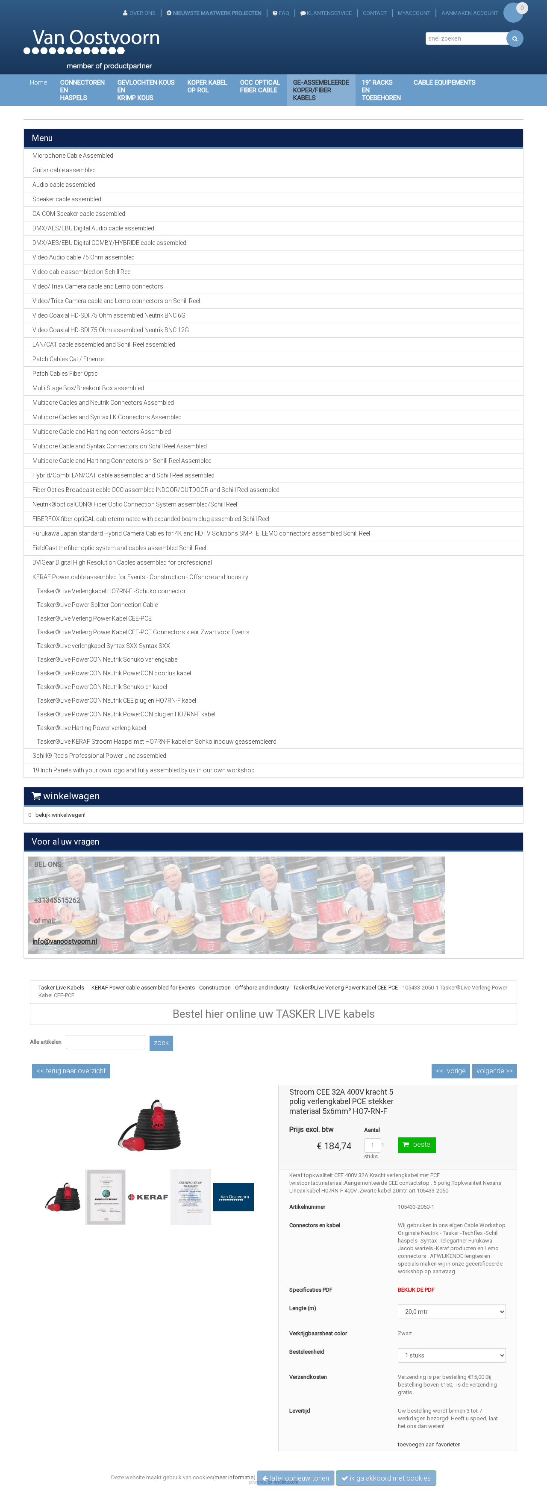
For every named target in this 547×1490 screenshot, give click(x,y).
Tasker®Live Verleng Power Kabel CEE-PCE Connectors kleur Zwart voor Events (143, 632)
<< (71, 1071)
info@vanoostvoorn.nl (64, 941)
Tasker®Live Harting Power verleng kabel (91, 727)
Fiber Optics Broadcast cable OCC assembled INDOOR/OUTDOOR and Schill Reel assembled (155, 489)
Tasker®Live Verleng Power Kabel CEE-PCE (94, 618)
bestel (422, 1144)
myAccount (414, 13)
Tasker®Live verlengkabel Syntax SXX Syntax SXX (103, 645)
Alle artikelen (46, 1042)
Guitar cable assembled (64, 170)
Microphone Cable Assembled (72, 155)
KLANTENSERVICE (329, 13)
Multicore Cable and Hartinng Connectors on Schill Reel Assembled (122, 460)
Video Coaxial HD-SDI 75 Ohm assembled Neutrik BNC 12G (110, 330)
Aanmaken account (469, 13)
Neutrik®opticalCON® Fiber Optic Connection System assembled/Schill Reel (134, 504)
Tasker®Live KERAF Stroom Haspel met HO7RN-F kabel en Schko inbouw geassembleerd (156, 741)
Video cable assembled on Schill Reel (82, 271)
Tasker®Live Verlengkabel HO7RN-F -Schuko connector (111, 591)
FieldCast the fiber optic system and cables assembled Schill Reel (119, 548)
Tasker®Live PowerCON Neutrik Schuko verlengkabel (108, 659)
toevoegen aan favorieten (429, 1444)
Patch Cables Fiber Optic (65, 373)
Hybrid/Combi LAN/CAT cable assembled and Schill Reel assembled (123, 475)
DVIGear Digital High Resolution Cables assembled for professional (122, 562)
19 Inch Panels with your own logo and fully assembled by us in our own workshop (143, 770)
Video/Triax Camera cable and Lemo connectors (97, 286)
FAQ (284, 13)
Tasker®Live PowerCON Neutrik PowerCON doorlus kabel (114, 673)
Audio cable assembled (63, 184)
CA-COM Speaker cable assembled (78, 213)
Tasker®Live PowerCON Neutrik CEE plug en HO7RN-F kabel (116, 700)
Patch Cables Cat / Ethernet (68, 359)
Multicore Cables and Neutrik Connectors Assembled (103, 402)
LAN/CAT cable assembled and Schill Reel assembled (103, 344)
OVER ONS (142, 13)
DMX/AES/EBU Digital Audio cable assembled (93, 228)
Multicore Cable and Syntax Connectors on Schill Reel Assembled (119, 446)
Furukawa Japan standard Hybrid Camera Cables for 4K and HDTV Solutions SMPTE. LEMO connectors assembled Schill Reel (201, 533)
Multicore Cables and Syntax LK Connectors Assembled (107, 417)
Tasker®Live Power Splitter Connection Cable (97, 604)
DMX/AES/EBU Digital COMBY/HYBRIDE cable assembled (109, 242)
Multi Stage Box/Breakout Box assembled (88, 388)
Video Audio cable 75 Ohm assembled (83, 257)
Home (38, 82)
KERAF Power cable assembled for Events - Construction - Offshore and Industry (190, 987)
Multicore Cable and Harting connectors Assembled (101, 431)
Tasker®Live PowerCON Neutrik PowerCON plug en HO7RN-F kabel (126, 714)
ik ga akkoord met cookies (389, 1478)
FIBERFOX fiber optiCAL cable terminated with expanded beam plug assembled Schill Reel (150, 518)
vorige (456, 1071)
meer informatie (234, 1477)
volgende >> (494, 1071)
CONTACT (375, 13)
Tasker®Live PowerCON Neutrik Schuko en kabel (102, 686)
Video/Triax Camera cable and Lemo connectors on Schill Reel (116, 300)
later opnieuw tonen (298, 1478)
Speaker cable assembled (66, 199)
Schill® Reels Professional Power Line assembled (99, 755)
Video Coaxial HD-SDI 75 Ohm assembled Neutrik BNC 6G (108, 315)
